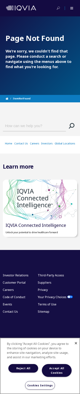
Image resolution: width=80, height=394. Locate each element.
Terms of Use (47, 304)
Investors (47, 143)
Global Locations (65, 143)
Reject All (23, 368)
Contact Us (21, 143)
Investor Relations (15, 275)
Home (8, 143)
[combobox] (32, 125)
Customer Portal (14, 282)
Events (7, 304)
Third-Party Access (51, 275)
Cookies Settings (40, 385)
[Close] (76, 343)
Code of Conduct (14, 297)
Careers (34, 143)
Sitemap (43, 312)
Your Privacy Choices (52, 297)
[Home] (9, 99)
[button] (71, 125)
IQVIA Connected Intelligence (36, 225)
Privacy (43, 290)
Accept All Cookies (56, 370)
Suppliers (44, 282)
